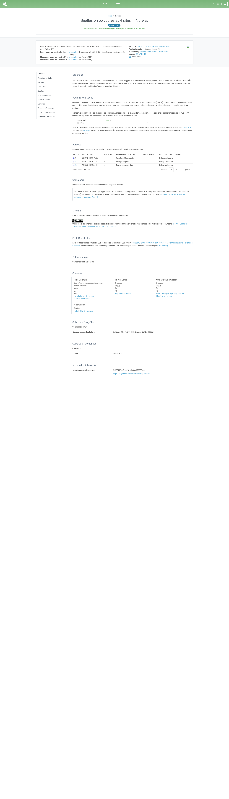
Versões (41, 82)
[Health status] (214, 4)
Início (104, 4)
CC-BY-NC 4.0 (141, 54)
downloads (186, 127)
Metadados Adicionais (46, 117)
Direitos (41, 91)
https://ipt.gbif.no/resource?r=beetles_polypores (131, 374)
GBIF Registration (44, 95)
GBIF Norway (162, 246)
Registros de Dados (45, 78)
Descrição (41, 74)
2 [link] (176, 170)
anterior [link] (164, 170)
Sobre (117, 4)
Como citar (42, 87)
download (75, 52)
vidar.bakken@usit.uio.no (84, 311)
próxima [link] (188, 170)
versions (86, 130)
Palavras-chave (44, 100)
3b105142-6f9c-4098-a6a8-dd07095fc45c (154, 47)
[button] (218, 4)
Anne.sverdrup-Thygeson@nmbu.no (170, 293)
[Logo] (4, 4)
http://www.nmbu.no (82, 298)
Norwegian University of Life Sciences (154, 52)
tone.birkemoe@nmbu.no (84, 296)
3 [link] (180, 170)
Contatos (41, 104)
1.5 (76, 162)
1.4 (76, 165)
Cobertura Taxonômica (46, 112)
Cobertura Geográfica (46, 108)
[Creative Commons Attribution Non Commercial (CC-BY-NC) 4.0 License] (78, 220)
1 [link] (171, 170)
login (223, 4)
